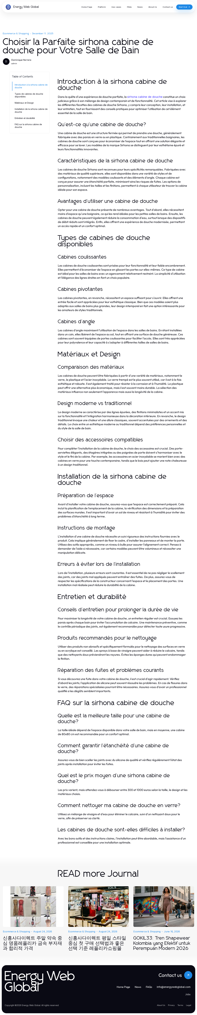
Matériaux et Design (24, 103)
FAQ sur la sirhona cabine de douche (28, 125)
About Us (161, 1005)
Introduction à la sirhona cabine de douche (31, 86)
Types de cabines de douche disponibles (29, 95)
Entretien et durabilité (25, 118)
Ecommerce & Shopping (16, 33)
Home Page (123, 987)
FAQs (149, 987)
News (138, 987)
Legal (188, 1005)
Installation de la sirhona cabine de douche (31, 110)
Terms (180, 1005)
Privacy (171, 1005)
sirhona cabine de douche (145, 97)
